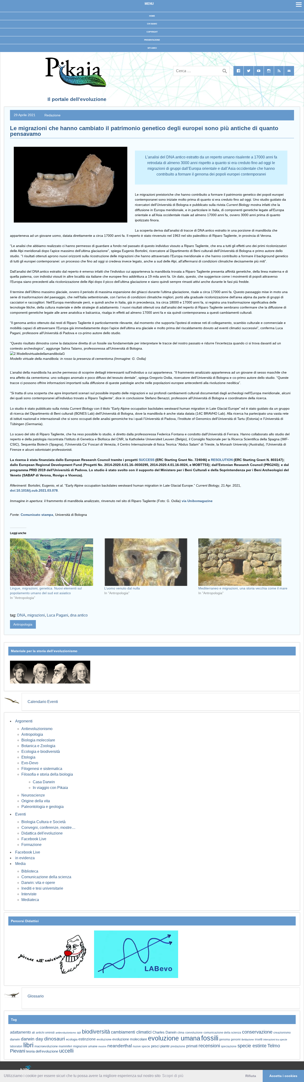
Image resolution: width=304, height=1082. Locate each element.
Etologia (28, 757)
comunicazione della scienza (222, 1032)
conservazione (257, 1032)
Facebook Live (33, 839)
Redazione (52, 115)
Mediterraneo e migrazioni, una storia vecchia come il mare (242, 588)
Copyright (152, 32)
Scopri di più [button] (172, 1076)
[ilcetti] (25, 1068)
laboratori (16, 1046)
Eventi (20, 814)
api (79, 1032)
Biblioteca (29, 871)
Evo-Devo (29, 763)
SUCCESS (146, 460)
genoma (224, 1039)
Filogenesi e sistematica (41, 769)
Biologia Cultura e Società (43, 822)
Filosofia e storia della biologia (47, 774)
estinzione (87, 1039)
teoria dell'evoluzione (42, 1051)
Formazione (31, 845)
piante (165, 1046)
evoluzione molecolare (129, 1039)
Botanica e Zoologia (38, 746)
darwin (15, 1039)
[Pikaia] (75, 85)
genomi (236, 1039)
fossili (209, 1038)
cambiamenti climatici (131, 1032)
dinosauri (54, 1038)
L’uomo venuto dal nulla (122, 588)
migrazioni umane (85, 1046)
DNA (21, 615)
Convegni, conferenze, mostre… (48, 828)
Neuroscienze (33, 795)
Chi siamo (152, 24)
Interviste (29, 894)
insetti (258, 1039)
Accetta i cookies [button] (283, 1076)
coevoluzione (194, 1032)
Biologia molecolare (38, 740)
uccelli (66, 1051)
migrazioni (36, 615)
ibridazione (248, 1039)
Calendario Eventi (43, 702)
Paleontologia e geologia (42, 807)
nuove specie (141, 1046)
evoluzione (104, 1039)
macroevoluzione (46, 1046)
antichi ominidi (45, 1032)
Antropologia (22, 624)
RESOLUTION (222, 460)
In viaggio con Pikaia (50, 788)
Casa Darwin (44, 782)
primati (192, 1046)
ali (33, 1032)
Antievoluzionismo (36, 729)
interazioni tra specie (275, 1039)
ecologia (71, 1039)
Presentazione (152, 40)
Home (152, 16)
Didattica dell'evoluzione (42, 833)
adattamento (20, 1032)
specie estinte (252, 1045)
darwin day (32, 1038)
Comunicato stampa (37, 515)
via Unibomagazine (197, 501)
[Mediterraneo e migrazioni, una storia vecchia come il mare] (243, 562)
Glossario (36, 996)
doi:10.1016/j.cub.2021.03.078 (34, 490)
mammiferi (65, 1046)
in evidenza (25, 858)
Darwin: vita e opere (38, 883)
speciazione (229, 1046)
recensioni (209, 1045)
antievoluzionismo (66, 1032)
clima (180, 1032)
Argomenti (24, 721)
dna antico (79, 615)
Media (20, 864)
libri (28, 1045)
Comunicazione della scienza (46, 877)
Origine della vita (35, 801)
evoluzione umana (174, 1038)
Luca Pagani (57, 615)
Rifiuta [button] (250, 1076)
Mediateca (30, 900)
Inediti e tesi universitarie (42, 888)
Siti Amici (152, 48)
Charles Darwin (164, 1032)
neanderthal (119, 1045)
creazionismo (282, 1032)
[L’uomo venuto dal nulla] (149, 562)
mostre (102, 1046)
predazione (178, 1046)
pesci (155, 1046)
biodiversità (96, 1032)
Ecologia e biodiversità (40, 752)
